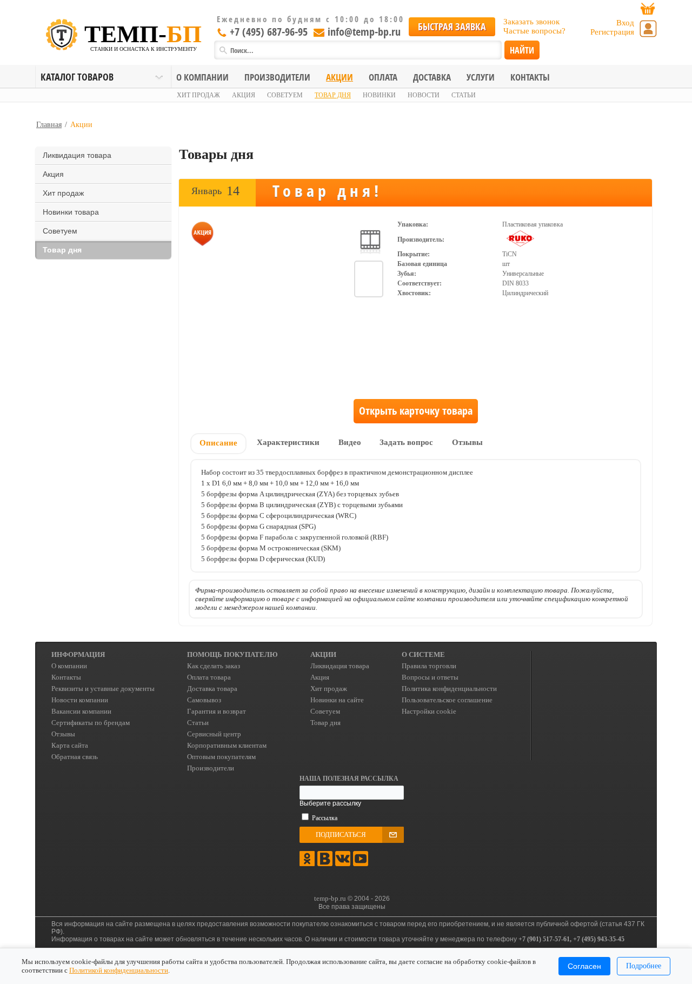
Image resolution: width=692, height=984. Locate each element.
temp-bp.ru (330, 898)
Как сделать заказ (213, 666)
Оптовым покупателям (221, 757)
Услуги (481, 77)
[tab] (218, 444)
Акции (339, 77)
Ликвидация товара (77, 155)
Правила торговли (429, 666)
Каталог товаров (77, 76)
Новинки (379, 95)
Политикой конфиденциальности (118, 970)
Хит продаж (198, 95)
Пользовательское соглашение (447, 700)
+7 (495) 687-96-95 (269, 31)
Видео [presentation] (349, 442)
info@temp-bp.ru (364, 31)
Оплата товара (209, 677)
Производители (277, 77)
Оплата (383, 77)
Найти (522, 50)
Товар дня (333, 95)
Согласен (584, 966)
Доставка (432, 77)
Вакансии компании (81, 711)
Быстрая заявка (452, 26)
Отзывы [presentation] (467, 442)
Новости (424, 95)
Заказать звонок (531, 21)
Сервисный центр (214, 734)
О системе (423, 654)
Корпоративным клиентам (227, 745)
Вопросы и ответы (430, 677)
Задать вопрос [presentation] (406, 442)
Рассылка (324, 818)
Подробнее (643, 966)
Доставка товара (212, 688)
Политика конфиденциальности (449, 688)
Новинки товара (71, 212)
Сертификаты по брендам (90, 723)
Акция (243, 95)
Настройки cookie (429, 711)
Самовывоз (204, 700)
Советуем (285, 95)
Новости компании (79, 700)
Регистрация (612, 32)
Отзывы (63, 734)
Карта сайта (69, 745)
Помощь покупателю (232, 654)
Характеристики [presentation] (288, 442)
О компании (202, 77)
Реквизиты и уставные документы (103, 688)
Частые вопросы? (534, 30)
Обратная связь (74, 757)
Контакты (530, 77)
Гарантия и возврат (216, 711)
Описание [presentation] (218, 442)
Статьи (463, 95)
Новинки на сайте (337, 700)
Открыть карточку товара (416, 410)
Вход (625, 22)
